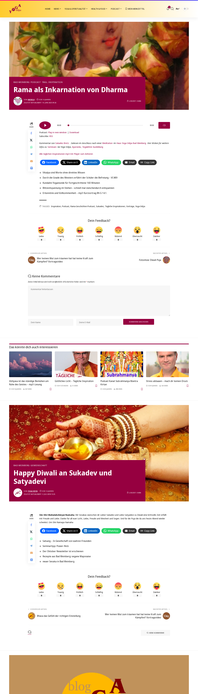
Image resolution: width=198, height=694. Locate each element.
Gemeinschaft (39, 465)
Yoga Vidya (140, 206)
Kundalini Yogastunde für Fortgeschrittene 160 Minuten (71, 182)
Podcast (36, 82)
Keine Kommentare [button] (156, 633)
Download (74, 132)
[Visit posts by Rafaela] (17, 101)
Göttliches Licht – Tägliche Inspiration (74, 381)
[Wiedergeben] (45, 125)
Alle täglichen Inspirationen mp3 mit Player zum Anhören (66, 153)
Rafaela (31, 99)
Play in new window (57, 132)
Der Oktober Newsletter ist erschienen (63, 551)
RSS (51, 136)
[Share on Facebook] (31, 133)
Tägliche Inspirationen (115, 206)
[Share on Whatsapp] (31, 147)
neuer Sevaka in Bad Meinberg (58, 561)
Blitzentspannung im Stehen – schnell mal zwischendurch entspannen (78, 188)
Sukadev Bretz (62, 143)
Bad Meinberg (21, 82)
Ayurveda (76, 146)
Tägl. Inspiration (52, 82)
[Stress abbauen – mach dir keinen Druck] (167, 364)
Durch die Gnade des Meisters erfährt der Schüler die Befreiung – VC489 (80, 177)
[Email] (31, 161)
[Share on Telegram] (31, 154)
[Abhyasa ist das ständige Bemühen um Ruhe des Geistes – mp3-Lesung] (30, 364)
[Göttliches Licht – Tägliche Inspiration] (76, 364)
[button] (172, 8)
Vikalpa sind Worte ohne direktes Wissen (64, 172)
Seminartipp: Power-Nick (56, 546)
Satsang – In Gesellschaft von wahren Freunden (67, 541)
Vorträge (130, 206)
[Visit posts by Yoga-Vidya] (17, 492)
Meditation (107, 143)
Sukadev (100, 206)
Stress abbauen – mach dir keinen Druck (167, 381)
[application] (104, 124)
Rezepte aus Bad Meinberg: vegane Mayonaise (67, 556)
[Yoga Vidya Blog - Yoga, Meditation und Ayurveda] (15, 8)
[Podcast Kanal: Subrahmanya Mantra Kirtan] (121, 364)
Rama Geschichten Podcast (82, 206)
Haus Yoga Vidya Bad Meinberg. (131, 143)
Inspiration (56, 206)
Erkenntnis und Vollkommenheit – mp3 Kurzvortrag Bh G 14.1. (75, 193)
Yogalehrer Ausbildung (92, 146)
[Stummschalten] (164, 125)
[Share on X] (31, 140)
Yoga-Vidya (33, 491)
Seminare (52, 146)
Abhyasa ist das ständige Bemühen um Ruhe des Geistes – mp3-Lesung (29, 382)
